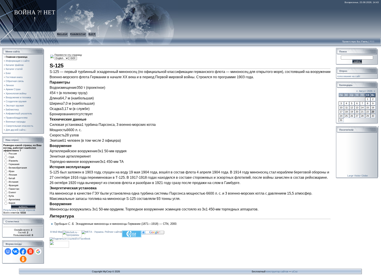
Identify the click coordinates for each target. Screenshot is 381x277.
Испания (13, 181)
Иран (11, 171)
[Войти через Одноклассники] (23, 259)
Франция (13, 185)
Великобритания (18, 167)
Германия (14, 164)
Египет (12, 192)
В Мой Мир (56, 232)
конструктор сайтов (277, 271)
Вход (92, 33)
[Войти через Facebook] (23, 251)
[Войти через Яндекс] (30, 251)
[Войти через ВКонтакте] (15, 251)
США (11, 157)
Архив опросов (26, 210)
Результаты (9, 210)
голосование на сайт (348, 76)
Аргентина (14, 199)
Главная (62, 33)
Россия (13, 153)
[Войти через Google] (38, 251)
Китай (12, 178)
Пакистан (14, 189)
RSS (372, 41)
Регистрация (78, 33)
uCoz (295, 271)
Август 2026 (365, 91)
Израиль (13, 160)
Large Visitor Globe (357, 175)
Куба (11, 196)
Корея (12, 203)
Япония (13, 174)
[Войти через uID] (8, 251)
